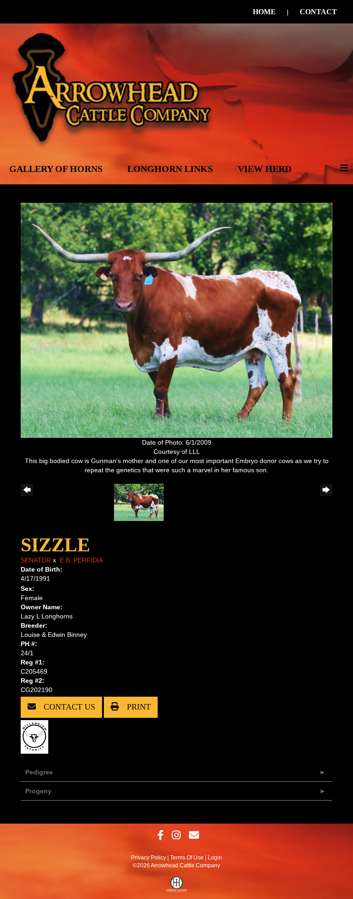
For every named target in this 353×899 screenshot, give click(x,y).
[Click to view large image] (176, 319)
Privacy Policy (148, 857)
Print (138, 706)
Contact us (68, 706)
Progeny (38, 791)
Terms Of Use (187, 857)
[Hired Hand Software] (176, 886)
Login (215, 857)
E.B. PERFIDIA (81, 560)
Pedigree (39, 772)
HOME (264, 12)
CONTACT (318, 12)
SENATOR (36, 560)
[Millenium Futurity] (37, 736)
